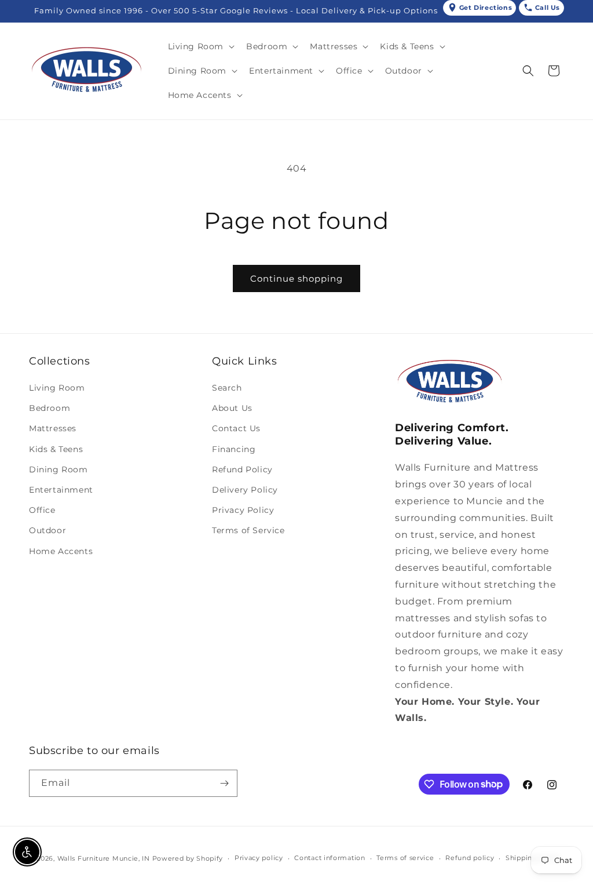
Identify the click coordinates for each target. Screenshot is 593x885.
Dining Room (58, 469)
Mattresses (52, 428)
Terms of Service (248, 530)
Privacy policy (259, 858)
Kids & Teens (56, 449)
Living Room (57, 388)
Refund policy (469, 858)
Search (227, 388)
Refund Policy (242, 469)
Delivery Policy (245, 490)
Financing (233, 449)
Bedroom (49, 408)
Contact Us (236, 428)
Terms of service (405, 858)
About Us (232, 408)
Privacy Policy (243, 510)
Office (42, 510)
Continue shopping (296, 278)
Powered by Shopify (188, 858)
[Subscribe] (224, 783)
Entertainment (61, 490)
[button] (200, 46)
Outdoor (47, 530)
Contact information (329, 858)
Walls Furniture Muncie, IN (103, 858)
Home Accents (61, 551)
